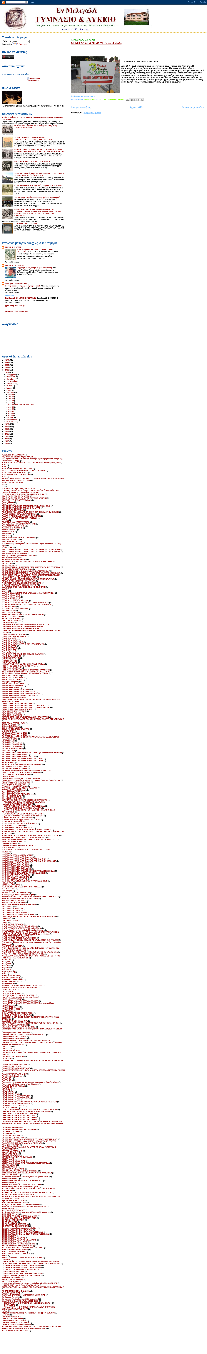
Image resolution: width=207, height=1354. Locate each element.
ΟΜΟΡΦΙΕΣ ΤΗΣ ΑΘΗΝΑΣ (13, 1056)
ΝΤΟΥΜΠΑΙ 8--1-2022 (11, 1009)
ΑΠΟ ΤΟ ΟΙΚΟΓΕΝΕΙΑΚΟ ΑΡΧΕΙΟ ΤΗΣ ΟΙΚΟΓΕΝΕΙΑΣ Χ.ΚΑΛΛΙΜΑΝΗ (31, 551)
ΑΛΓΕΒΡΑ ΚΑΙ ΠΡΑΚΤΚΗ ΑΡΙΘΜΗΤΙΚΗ (19, 524)
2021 (7, 372)
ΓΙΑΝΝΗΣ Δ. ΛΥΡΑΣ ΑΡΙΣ (12, 642)
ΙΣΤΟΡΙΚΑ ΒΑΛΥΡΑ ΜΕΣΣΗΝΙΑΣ (15, 877)
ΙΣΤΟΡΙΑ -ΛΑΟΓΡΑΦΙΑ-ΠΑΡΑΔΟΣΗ (17, 855)
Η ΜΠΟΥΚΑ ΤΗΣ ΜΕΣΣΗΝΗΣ (14, 822)
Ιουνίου (10, 388)
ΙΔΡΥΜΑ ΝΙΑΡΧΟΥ (10, 843)
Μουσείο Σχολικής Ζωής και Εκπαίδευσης (19, 987)
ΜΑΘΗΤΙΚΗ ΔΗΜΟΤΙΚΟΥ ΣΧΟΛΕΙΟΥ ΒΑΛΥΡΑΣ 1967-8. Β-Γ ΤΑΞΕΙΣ (30, 940)
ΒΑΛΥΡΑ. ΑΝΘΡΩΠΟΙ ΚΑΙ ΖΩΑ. (15, 601)
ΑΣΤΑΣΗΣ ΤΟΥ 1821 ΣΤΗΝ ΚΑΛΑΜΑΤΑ (18, 581)
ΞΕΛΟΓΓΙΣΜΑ (7, 1011)
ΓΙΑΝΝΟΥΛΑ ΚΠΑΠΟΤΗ (12, 656)
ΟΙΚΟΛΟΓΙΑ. (7, 1048)
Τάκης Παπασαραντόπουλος (14, 1202)
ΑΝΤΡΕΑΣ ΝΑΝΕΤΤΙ (10, 540)
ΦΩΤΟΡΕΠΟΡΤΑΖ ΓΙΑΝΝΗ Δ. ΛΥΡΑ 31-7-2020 (21, 1275)
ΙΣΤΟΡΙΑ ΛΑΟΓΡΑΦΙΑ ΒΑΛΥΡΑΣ (15, 867)
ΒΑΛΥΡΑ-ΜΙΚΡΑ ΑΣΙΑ (11, 599)
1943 (4, 465)
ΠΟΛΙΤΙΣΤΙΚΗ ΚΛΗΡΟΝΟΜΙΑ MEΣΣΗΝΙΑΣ (19, 1119)
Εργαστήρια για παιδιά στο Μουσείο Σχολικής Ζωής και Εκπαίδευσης (31, 780)
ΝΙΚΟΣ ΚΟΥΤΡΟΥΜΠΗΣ (12, 999)
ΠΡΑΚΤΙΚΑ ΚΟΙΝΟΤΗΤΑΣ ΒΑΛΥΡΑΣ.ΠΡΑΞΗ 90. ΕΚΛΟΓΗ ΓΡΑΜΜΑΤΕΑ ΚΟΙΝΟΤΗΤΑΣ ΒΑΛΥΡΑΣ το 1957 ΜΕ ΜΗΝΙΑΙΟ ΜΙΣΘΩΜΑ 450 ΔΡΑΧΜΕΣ (32, 1122)
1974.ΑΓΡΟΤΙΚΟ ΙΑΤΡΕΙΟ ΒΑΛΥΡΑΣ (17, 469)
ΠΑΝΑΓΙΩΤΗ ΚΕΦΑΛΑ (11, 1066)
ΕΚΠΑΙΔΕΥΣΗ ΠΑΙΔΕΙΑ (12, 745)
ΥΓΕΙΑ (4, 1256)
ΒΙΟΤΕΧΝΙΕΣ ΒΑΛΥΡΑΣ (12, 618)
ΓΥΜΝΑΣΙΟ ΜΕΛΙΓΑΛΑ (11, 668)
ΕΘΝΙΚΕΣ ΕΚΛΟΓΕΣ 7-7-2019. (14, 735)
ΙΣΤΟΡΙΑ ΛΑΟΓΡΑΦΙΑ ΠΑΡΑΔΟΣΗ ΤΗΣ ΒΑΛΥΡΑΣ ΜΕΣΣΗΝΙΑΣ (28, 871)
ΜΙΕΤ (4, 974)
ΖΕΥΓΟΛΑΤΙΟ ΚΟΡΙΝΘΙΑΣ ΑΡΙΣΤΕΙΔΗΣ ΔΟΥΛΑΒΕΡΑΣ (24, 800)
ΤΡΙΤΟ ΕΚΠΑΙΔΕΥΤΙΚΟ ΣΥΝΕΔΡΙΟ (16, 1254)
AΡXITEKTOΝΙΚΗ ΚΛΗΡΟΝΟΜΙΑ (16, 1291)
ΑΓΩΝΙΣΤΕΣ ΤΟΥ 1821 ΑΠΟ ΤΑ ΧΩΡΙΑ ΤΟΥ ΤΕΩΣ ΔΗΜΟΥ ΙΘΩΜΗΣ (30, 512)
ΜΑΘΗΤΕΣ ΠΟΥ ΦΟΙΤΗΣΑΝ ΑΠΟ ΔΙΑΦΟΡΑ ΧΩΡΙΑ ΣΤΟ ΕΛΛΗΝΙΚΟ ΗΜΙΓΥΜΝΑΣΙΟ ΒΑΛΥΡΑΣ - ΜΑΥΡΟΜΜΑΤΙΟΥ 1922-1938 (30, 933)
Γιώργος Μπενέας (9, 660)
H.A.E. (4, 1311)
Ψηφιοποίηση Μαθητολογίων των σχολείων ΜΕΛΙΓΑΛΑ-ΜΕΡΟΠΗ (30, 1283)
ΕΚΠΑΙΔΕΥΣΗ (8, 741)
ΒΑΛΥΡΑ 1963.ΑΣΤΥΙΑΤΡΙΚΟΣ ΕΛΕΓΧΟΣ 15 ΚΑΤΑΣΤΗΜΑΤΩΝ (28, 593)
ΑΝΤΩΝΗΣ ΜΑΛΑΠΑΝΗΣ (12, 542)
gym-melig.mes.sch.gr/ (15, 306)
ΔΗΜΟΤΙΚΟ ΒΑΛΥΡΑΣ (11, 688)
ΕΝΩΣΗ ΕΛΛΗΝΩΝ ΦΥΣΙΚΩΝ (14, 768)
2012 (7, 441)
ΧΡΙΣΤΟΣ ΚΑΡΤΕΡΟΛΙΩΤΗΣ (13, 1279)
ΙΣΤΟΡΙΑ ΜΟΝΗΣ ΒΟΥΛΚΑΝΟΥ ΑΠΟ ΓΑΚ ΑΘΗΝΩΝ (24, 873)
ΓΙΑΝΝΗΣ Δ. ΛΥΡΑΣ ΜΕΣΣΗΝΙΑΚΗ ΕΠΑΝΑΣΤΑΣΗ (23, 644)
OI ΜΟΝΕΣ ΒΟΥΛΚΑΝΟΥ (12, 1319)
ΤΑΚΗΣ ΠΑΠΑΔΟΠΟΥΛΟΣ (13, 1200)
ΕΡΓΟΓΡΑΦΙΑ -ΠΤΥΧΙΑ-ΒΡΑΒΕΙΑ (16, 782)
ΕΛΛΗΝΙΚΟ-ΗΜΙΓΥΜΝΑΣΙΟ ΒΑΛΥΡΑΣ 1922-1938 (22, 761)
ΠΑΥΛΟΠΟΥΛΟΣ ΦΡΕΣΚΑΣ (13, 1086)
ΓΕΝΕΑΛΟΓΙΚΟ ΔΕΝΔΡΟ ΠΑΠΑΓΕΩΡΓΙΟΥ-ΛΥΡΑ (22, 626)
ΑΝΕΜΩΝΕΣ (7, 534)
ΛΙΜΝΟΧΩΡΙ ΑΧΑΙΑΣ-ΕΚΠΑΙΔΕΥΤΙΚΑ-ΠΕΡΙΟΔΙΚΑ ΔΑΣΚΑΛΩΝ (29, 916)
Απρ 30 (11, 394)
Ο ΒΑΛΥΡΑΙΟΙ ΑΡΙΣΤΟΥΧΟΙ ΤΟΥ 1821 (17, 1013)
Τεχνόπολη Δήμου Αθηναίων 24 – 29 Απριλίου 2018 (24, 1206)
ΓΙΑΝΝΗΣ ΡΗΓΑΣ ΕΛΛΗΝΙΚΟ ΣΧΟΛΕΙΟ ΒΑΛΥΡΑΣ (22, 654)
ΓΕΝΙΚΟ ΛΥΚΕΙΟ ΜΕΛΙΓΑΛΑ (17, 311)
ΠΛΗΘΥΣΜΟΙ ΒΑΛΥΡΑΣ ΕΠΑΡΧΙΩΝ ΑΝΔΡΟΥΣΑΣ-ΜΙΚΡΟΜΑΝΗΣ (29, 1110)
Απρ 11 (11, 411)
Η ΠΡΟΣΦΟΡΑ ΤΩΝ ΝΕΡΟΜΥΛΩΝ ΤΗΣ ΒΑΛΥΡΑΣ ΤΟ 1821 (26, 830)
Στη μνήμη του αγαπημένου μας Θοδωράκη (34, 268)
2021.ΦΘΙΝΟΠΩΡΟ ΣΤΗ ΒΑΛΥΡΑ (16, 475)
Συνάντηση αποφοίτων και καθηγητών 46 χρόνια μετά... (37, 197)
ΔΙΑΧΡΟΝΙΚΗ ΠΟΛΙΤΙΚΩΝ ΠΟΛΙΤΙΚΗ (17, 709)
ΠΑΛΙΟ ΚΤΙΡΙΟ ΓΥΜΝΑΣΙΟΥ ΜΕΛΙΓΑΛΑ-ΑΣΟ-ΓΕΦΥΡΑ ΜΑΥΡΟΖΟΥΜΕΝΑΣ (33, 1060)
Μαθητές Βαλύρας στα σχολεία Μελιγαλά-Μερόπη (23, 930)
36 (3, 484)
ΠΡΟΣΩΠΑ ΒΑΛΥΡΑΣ (11, 1135)
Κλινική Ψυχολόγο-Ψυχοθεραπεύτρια (18, 895)
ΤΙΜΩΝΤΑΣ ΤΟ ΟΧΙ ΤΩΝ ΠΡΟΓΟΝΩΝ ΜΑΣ (19, 1216)
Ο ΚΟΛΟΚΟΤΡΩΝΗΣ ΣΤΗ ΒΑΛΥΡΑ (16, 1015)
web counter (33, 81)
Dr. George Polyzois (10, 1297)
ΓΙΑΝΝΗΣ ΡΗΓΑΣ (9, 650)
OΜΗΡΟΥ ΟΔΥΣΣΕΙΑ (10, 1317)
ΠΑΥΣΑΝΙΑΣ (7, 1088)
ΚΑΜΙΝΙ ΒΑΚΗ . (8, 889)
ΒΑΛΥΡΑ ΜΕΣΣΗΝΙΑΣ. (11, 597)
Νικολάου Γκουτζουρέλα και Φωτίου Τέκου (20, 997)
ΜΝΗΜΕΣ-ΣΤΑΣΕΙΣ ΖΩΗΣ (12, 979)
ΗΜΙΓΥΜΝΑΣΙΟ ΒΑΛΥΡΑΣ (13, 841)
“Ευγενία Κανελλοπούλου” (13, 455)
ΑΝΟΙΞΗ (5, 536)
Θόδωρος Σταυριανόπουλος (17, 283)
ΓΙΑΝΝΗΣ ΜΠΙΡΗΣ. (10, 648)
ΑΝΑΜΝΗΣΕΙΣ (8, 532)
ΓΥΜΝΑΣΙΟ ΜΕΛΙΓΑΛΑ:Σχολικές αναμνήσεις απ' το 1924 (38, 185)
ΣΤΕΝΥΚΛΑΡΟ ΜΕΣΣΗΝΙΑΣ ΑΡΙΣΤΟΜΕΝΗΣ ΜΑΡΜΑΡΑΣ (26, 1163)
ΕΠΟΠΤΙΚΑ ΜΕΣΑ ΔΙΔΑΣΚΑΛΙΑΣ (16, 774)
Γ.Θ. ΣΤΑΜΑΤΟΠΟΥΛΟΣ (12, 620)
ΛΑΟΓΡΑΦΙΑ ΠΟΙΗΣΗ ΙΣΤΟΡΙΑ (15, 912)
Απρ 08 (11, 415)
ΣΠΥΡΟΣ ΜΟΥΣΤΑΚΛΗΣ (12, 1151)
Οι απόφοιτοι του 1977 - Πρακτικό (16, 1033)
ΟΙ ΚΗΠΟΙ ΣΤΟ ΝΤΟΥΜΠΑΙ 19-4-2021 (96, 42)
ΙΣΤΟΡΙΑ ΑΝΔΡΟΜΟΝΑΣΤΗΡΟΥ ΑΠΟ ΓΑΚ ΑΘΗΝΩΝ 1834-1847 (29, 861)
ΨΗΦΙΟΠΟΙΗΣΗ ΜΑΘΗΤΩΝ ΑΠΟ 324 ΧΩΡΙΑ (21, 1285)
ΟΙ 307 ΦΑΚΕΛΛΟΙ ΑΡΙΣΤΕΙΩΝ (15, 1025)
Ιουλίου (10, 386)
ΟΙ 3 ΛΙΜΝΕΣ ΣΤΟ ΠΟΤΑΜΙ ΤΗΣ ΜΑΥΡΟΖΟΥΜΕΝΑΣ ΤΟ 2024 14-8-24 (31, 1023)
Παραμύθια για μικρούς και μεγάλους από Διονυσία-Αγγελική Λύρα (30, 1082)
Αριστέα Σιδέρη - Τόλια (11, 557)
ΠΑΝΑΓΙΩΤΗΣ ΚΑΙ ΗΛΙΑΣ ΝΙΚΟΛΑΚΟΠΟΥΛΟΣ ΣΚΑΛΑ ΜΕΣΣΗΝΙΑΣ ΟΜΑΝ (33, 1070)
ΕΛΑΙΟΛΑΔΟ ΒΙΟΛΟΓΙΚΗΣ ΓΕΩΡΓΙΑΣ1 (20, 298)
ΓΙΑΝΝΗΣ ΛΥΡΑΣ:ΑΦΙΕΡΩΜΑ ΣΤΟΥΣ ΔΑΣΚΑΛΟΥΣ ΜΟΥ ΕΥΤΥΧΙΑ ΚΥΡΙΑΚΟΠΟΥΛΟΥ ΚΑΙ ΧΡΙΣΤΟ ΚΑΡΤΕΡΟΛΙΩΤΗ (39, 150)
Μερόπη (5, 968)
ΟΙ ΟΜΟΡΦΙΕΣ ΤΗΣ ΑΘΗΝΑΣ (14, 1037)
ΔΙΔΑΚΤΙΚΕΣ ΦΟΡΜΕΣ (11, 713)
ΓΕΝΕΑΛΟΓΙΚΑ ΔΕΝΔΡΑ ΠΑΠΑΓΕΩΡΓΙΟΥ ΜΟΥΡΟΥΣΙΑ (25, 624)
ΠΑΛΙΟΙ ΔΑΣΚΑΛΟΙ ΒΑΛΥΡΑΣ (14, 1064)
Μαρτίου (10, 417)
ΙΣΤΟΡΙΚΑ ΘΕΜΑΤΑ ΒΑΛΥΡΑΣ (14, 879)
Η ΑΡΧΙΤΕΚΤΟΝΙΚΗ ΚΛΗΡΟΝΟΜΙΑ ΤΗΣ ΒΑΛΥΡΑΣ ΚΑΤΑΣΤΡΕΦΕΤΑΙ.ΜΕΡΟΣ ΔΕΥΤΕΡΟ (23, 803)
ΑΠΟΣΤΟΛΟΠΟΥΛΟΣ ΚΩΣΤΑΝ (15, 553)
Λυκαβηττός (7, 918)
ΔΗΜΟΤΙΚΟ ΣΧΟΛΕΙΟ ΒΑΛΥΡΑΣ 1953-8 (18, 691)
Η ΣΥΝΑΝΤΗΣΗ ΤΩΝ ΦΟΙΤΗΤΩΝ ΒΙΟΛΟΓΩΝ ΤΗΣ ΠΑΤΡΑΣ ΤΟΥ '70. (30, 835)
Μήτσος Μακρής (9, 972)
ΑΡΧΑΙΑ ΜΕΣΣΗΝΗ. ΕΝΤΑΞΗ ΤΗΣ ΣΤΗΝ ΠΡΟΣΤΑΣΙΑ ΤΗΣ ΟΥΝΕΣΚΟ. (31, 567)
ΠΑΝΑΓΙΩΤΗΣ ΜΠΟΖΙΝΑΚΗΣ (14, 1074)
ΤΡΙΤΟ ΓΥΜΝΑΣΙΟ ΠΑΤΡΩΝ (13, 1252)
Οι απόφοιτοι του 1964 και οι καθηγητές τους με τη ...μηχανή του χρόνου (32, 1029)
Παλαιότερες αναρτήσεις (193, 107)
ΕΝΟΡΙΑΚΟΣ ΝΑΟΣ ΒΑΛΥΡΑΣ (14, 766)
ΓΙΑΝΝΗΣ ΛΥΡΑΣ (9, 646)
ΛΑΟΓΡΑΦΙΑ (7, 906)
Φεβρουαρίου (12, 420)
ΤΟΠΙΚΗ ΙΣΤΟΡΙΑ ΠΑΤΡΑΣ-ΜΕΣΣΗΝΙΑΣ (18, 1244)
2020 (7, 424)
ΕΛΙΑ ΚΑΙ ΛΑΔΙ (8, 751)
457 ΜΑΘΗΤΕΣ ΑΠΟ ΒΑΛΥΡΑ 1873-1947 (19, 488)
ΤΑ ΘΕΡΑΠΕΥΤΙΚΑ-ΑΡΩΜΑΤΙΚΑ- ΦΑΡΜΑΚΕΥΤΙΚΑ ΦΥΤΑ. (26, 1192)
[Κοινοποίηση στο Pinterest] (142, 99)
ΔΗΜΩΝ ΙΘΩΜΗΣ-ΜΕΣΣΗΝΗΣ (14, 697)
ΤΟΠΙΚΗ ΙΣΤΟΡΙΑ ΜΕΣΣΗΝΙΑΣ (14, 1242)
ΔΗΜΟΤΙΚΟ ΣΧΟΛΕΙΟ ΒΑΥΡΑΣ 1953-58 (18, 695)
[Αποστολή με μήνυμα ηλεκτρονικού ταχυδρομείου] (130, 99)
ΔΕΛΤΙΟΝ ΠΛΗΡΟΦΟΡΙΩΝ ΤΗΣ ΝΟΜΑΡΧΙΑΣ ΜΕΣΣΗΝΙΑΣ (26, 672)
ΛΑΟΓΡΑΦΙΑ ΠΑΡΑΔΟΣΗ (12, 908)
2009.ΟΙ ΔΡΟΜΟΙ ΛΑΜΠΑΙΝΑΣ (15, 473)
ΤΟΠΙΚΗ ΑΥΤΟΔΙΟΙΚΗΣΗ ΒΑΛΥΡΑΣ (17, 1230)
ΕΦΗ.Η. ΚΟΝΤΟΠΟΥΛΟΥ (12, 796)
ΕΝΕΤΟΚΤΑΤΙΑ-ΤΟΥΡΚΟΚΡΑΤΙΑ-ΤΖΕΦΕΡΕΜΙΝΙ (22, 764)
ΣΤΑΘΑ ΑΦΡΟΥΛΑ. (10, 1153)
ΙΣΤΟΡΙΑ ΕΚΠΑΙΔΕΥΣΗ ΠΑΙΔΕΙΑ (15, 863)
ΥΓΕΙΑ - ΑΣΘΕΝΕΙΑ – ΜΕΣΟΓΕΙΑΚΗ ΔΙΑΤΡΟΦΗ (22, 1258)
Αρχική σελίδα (136, 107)
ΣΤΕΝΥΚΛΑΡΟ (8, 1159)
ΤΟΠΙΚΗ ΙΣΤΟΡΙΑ (9, 1236)
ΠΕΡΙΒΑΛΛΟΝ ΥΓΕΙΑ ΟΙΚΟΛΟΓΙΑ (16, 1096)
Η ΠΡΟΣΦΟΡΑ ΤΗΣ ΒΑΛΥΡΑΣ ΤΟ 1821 (18, 828)
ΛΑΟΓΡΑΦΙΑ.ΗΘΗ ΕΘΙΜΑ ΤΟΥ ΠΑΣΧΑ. (18, 914)
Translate (23, 44)
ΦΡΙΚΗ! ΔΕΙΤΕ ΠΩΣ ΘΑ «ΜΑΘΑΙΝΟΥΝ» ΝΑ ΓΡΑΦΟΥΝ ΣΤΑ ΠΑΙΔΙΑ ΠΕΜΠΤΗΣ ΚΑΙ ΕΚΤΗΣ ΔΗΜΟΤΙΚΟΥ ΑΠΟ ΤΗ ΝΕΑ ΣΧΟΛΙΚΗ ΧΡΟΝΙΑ (31, 1262)
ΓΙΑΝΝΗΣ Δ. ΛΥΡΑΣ (10, 640)
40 (3, 486)
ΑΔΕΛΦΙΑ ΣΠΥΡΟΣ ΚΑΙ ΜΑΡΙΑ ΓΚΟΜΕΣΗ (19, 518)
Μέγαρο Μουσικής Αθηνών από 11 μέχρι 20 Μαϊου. (23, 954)
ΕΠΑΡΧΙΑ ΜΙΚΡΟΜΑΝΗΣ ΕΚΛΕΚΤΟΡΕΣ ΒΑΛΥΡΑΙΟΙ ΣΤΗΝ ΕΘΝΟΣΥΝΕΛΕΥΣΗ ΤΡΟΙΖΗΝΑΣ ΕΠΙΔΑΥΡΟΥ (26, 771)
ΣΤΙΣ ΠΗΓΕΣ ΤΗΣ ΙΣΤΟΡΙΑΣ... (26, 224)
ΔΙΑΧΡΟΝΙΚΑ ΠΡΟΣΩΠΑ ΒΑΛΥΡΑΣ (17, 703)
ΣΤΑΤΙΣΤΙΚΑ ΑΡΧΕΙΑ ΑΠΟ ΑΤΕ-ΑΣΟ (17, 1157)
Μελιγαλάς (6, 964)
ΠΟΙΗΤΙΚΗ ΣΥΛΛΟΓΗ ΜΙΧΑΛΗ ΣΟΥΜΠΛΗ (19, 1114)
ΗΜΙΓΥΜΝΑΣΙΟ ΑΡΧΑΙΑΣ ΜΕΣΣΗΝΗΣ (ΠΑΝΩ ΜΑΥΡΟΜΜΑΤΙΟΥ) (29, 839)
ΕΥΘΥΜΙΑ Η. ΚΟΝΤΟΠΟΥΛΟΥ (14, 786)
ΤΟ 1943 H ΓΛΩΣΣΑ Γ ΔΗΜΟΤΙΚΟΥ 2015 (19, 1218)
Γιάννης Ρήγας (8, 652)
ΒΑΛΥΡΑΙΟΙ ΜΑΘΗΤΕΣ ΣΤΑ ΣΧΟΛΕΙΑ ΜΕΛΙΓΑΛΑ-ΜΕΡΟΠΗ (27, 605)
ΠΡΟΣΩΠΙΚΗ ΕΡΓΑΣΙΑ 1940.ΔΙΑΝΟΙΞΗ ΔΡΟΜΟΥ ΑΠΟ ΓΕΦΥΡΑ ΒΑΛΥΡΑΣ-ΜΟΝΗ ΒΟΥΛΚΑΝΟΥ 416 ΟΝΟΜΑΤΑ (29, 1142)
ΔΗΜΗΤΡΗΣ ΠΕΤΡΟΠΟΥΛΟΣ (14, 684)
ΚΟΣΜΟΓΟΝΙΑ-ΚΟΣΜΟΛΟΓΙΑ (14, 901)
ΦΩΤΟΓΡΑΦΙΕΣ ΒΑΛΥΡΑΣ (13, 1271)
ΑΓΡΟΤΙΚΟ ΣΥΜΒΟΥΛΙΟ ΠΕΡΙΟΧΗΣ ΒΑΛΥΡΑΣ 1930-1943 (26, 506)
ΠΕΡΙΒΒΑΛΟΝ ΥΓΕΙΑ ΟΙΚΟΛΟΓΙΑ (16, 1104)
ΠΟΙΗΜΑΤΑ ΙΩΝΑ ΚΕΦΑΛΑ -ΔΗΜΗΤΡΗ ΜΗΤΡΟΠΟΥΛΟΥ (26, 1112)
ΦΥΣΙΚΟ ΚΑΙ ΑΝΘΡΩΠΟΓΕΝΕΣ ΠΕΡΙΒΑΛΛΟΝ (21, 1265)
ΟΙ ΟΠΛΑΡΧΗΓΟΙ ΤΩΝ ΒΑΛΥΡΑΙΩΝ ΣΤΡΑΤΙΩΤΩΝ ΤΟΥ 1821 (27, 1041)
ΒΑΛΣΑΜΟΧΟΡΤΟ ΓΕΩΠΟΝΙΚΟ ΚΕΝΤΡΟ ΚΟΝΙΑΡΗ (24, 587)
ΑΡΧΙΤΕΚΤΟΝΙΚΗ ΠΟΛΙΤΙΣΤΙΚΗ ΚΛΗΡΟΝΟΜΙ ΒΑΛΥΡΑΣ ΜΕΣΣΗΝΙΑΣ (31, 573)
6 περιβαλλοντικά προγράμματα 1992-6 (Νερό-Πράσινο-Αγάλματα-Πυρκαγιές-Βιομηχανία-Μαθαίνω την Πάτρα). (30, 491)
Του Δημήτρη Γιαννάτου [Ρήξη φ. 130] (18, 1246)
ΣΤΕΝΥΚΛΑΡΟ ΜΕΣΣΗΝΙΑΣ (13, 1161)
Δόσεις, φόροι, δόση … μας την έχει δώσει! (22, 286)
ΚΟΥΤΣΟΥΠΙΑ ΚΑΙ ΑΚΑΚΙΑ (13, 903)
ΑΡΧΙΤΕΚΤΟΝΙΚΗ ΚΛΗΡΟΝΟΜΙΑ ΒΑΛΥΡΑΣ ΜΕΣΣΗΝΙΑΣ (26, 571)
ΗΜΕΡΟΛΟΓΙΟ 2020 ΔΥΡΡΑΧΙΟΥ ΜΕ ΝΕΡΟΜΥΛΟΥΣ (24, 837)
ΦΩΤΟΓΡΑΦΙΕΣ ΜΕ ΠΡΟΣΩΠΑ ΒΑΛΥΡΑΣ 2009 (22, 1273)
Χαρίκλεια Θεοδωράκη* (12, 1277)
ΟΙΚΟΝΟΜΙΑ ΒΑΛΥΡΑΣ (11, 1050)
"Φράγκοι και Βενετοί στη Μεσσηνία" (17, 457)
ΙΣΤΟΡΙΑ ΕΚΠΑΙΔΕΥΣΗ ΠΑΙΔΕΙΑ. (16, 865)
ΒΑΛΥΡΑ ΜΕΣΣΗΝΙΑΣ (11, 595)
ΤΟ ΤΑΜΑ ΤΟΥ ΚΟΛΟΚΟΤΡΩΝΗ (15, 1226)
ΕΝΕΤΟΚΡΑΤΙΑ (8, 762)
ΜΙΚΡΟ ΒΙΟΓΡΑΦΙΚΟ (11, 976)
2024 (7, 365)
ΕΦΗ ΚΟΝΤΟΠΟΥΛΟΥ (11, 792)
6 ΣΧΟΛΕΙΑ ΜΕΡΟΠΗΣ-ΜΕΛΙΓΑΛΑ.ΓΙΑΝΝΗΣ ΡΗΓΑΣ (24, 494)
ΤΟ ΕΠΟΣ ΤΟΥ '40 (9, 1222)
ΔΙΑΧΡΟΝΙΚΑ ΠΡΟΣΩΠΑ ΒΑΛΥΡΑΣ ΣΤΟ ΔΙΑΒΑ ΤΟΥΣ (25, 705)
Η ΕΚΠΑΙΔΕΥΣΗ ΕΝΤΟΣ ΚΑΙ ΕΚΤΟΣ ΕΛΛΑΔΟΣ (22, 808)
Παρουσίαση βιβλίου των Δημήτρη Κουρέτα (20, 1084)
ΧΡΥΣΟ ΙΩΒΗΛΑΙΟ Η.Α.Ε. (12, 1281)
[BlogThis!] (133, 99)
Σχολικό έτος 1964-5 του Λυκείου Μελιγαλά (20, 1187)
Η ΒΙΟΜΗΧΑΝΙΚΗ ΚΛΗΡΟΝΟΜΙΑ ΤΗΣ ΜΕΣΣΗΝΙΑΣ (23, 806)
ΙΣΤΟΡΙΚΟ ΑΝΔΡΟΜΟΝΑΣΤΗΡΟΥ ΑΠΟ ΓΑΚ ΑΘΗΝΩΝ (25, 881)
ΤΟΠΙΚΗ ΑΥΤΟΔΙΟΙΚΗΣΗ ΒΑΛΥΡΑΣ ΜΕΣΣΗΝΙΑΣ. (22, 1232)
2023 (7, 367)
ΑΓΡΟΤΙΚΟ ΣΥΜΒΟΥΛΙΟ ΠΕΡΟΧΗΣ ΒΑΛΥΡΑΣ (21, 508)
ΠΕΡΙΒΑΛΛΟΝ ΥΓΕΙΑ (11, 1094)
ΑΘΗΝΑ (5, 520)
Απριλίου (10, 392)
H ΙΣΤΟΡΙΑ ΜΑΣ (8, 1305)
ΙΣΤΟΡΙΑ (5, 853)
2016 (7, 434)
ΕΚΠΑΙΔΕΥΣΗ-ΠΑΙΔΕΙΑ (12, 747)
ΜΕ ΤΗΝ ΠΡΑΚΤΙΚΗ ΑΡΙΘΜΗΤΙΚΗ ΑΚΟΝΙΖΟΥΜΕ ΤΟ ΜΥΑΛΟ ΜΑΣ (30, 952)
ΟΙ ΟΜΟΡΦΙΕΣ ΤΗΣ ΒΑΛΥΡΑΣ (14, 1039)
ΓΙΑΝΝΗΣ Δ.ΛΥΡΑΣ (13, 247)
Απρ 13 (11, 409)
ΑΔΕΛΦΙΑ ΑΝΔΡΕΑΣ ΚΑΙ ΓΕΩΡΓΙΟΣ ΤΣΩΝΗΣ (21, 516)
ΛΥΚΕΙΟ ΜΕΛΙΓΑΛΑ (10, 920)
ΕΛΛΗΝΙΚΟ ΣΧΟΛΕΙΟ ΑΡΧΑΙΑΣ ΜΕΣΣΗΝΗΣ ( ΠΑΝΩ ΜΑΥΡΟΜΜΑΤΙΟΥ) (32, 753)
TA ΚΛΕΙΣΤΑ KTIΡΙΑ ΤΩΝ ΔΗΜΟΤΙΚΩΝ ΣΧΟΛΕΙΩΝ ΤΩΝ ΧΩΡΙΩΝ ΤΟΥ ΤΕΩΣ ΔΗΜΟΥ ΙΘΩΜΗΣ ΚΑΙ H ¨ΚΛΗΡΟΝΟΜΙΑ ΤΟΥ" (31, 1328)
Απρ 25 (11, 398)
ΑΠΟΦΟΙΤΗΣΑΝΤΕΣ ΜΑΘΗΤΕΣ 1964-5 (18, 555)
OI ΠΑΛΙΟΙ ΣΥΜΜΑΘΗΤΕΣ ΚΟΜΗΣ (16, 1323)
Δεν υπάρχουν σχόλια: (116, 99)
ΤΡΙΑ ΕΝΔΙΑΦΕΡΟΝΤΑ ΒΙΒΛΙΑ (15, 1250)
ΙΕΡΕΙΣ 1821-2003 (9, 847)
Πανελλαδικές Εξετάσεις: (12, 1076)
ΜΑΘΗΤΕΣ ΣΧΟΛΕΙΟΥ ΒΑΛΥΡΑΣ (15, 936)
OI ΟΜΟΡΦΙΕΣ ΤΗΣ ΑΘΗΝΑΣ (14, 1321)
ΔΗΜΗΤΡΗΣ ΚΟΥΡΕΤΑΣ (12, 680)
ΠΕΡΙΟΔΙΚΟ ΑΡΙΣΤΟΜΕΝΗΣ (13, 1106)
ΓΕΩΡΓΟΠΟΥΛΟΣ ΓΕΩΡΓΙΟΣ (14, 636)
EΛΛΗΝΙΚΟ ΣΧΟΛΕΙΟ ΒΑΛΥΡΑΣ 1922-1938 (20, 1301)
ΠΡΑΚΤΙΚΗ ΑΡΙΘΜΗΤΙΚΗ (12, 1127)
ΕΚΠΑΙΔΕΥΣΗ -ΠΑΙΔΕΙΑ (12, 743)
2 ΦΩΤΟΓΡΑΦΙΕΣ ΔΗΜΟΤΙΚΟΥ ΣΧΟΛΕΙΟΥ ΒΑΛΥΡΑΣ (24, 471)
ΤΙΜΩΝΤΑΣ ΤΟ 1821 (10, 1214)
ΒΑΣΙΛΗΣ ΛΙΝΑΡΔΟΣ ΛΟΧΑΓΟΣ (15, 609)
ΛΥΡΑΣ (5, 922)
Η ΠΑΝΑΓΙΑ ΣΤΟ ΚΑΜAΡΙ (13, 826)
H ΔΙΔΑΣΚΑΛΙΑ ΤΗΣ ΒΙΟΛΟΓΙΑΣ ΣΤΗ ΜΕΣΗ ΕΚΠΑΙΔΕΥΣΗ (26, 1303)
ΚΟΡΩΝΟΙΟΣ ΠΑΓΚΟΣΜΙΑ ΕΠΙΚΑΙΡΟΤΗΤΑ (20, 899)
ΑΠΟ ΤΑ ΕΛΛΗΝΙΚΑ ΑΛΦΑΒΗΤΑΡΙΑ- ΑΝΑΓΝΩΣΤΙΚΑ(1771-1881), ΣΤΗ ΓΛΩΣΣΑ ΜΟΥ (34, 138)
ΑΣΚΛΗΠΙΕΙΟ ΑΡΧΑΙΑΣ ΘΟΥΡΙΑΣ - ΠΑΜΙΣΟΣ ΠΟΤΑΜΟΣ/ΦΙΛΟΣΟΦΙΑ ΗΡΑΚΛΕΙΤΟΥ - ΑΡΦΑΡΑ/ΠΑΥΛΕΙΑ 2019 (31, 576)
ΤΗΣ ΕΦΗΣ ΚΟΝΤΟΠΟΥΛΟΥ (13, 1210)
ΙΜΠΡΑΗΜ (6, 851)
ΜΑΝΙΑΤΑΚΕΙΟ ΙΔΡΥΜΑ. (12, 946)
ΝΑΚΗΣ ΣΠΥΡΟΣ (9, 989)
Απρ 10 (11, 413)
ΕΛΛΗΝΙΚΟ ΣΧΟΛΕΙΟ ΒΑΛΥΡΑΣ (15, 755)
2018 (7, 429)
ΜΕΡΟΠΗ (6, 966)
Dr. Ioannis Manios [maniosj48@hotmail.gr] (20, 1299)
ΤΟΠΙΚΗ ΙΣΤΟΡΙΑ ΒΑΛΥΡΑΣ (13, 1238)
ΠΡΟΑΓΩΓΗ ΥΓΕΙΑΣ (10, 1131)
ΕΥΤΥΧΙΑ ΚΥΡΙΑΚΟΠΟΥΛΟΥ (14, 790)
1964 (4, 467)
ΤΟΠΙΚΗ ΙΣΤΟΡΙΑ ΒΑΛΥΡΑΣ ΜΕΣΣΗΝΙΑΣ (19, 1240)
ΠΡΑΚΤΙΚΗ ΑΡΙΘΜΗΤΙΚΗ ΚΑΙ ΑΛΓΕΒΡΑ (19, 1129)
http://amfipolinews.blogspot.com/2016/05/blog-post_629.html (28, 1313)
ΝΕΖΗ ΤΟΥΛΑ (7, 991)
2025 (7, 363)
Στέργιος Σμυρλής (9, 1165)
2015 (7, 436)
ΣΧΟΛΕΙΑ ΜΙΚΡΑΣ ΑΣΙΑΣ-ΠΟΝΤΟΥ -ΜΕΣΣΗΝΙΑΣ (22, 1181)
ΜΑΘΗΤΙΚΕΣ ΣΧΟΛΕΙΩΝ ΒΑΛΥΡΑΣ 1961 (19, 938)
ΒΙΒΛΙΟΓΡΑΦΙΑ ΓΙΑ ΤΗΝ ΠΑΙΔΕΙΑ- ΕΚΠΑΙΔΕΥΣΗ (23, 615)
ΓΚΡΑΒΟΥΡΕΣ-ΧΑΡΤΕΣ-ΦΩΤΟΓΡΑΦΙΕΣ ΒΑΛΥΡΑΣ (23, 664)
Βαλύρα (5, 591)
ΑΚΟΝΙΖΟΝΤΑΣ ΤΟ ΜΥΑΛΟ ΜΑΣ (15, 522)
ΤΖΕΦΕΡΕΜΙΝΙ (8, 1208)
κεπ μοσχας (7, 891)
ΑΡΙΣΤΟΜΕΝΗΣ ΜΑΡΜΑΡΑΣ (14, 559)
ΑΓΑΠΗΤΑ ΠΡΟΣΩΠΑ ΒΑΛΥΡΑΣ (15, 496)
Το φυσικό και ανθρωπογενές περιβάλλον (19, 1228)
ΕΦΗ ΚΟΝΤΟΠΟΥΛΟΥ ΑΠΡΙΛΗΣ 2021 (18, 794)
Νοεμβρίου (11, 377)
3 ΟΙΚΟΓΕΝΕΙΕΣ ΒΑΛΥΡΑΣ (13, 482)
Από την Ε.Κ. (7, 547)
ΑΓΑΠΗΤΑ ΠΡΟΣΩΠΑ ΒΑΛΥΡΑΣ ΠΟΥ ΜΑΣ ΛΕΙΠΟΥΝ (24, 498)
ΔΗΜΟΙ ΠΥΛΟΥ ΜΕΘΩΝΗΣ (13, 686)
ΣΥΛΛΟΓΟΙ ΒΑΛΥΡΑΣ (11, 1175)
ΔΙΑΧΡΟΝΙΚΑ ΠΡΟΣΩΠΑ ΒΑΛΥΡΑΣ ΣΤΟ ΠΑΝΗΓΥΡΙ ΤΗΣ (26, 707)
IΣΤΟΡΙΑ (5, 1315)
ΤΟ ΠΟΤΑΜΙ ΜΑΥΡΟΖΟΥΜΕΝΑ (15, 1224)
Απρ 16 (11, 407)
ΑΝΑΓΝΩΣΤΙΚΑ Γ (9, 530)
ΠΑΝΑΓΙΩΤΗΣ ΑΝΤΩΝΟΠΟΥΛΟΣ (16, 1068)
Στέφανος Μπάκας (9, 1167)
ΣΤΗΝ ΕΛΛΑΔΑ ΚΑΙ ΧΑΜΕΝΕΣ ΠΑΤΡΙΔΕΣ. (20, 1171)
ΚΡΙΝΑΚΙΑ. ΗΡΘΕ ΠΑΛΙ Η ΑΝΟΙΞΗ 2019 (19, 904)
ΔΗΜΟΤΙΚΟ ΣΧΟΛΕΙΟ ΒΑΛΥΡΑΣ (15, 690)
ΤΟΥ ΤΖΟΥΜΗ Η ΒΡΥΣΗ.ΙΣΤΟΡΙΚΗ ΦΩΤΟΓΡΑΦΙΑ (23, 1248)
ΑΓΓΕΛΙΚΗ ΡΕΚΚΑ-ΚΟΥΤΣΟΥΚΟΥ (16, 500)
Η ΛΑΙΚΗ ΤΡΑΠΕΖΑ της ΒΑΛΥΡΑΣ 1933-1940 (21, 820)
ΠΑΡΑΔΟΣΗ (7, 1078)
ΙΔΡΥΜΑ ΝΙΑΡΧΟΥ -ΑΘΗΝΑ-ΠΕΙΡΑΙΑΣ (18, 845)
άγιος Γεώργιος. (8, 504)
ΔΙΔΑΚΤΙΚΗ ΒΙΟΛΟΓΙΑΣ (12, 715)
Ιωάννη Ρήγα (7, 883)
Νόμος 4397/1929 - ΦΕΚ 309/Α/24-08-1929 (20, 1001)
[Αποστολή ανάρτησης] (127, 99)
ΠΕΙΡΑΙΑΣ (6, 1090)
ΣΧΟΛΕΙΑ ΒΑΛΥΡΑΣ (10, 1179)
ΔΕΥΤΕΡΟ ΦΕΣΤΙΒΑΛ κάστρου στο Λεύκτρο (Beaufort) (25, 674)
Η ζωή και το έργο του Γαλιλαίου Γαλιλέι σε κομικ (22, 816)
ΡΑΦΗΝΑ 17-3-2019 (10, 1145)
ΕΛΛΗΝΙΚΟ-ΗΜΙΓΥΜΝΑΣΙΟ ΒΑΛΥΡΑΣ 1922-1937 (22, 759)
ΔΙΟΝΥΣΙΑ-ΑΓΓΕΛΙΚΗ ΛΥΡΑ (13, 723)
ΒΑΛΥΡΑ (5, 589)
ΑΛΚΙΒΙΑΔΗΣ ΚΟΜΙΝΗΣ (12, 528)
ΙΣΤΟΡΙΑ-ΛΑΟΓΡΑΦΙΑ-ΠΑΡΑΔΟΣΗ (16, 875)
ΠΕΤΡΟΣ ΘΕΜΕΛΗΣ (10, 1108)
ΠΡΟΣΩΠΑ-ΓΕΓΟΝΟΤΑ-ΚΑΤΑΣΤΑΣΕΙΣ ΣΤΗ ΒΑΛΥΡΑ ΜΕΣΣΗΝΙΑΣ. (29, 1139)
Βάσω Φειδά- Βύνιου (11, 613)
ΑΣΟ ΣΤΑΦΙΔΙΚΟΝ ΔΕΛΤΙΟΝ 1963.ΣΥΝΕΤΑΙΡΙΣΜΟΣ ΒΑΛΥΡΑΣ (28, 579)
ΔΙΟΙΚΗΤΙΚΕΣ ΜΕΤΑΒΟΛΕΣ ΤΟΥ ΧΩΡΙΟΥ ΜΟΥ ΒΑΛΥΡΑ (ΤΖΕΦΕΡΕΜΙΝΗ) (33, 719)
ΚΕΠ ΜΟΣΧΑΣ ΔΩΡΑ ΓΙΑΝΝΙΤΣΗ (16, 893)
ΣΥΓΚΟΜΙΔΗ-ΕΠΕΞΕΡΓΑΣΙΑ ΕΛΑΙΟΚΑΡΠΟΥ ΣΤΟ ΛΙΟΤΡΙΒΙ (27, 1173)
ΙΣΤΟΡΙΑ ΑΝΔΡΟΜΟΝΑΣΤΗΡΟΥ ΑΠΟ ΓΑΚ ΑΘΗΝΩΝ (24, 859)
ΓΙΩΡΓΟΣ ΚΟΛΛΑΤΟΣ (11, 658)
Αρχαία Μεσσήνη (9, 565)
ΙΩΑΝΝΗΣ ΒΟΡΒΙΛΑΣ (11, 885)
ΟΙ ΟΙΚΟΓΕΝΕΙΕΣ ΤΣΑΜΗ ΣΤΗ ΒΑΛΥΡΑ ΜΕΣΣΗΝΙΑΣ (24, 1035)
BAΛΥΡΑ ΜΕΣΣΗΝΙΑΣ (11, 1293)
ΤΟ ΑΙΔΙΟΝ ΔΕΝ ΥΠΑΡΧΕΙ (13, 1220)
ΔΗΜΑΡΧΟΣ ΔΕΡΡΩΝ (11, 676)
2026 (7, 360)
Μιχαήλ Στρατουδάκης (11, 977)
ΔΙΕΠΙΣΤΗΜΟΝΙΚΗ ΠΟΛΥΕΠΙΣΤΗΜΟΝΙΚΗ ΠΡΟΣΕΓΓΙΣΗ (25, 717)
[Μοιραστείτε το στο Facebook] (139, 99)
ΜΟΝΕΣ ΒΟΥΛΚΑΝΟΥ (11, 981)
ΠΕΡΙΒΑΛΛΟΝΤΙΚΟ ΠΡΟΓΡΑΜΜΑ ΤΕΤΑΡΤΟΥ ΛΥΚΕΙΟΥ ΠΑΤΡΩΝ (29, 1102)
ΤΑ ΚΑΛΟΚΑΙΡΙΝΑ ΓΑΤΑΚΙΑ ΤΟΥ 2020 (18, 1194)
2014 (7, 439)
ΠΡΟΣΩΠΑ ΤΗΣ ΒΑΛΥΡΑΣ (13, 1137)
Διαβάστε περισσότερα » (83, 96)
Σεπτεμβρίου (12, 381)
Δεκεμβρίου (11, 375)
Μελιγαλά (6, 962)
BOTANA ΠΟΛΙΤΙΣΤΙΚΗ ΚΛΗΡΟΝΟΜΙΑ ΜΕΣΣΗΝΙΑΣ (23, 1295)
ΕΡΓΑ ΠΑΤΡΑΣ (8, 776)
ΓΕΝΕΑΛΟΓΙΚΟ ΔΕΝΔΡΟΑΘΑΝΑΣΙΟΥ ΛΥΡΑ (20, 628)
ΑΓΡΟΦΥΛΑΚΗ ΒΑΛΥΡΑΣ (13, 510)
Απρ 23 (11, 401)
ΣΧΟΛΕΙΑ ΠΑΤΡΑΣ (9, 1183)
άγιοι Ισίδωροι (8, 502)
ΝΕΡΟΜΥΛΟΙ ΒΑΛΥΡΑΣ (12, 993)
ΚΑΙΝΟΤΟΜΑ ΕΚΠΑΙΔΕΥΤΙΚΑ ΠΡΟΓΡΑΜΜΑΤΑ (22, 887)
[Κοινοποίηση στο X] (136, 99)
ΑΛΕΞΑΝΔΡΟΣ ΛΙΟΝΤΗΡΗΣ (14, 526)
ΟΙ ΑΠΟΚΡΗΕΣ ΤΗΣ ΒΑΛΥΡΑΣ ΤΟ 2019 (18, 1027)
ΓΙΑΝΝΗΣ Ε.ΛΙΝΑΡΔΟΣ (15, 265)
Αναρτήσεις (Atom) (92, 113)
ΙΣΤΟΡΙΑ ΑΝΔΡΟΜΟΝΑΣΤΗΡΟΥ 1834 (18, 857)
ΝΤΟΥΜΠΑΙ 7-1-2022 (11, 1007)
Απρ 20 (11, 403)
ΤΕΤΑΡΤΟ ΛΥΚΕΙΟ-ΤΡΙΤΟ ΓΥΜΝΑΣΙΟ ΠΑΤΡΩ (21, 1204)
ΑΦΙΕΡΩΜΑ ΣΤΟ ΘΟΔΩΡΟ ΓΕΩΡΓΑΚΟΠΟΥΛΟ (21, 583)
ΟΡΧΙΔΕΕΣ (6, 1058)
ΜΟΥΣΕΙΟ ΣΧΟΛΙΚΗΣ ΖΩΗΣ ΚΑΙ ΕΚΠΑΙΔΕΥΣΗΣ (22, 985)
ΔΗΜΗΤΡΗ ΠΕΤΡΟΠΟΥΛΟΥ (13, 678)
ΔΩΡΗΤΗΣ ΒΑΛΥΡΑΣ (11, 727)
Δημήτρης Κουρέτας (10, 682)
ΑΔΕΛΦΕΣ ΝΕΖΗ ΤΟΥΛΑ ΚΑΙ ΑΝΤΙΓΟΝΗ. (19, 514)
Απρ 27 (11, 397)
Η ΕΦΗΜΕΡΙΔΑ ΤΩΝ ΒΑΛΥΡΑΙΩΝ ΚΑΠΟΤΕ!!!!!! (22, 814)
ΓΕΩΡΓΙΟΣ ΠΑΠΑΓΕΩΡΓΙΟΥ (14, 634)
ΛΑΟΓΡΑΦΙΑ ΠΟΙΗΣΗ (11, 910)
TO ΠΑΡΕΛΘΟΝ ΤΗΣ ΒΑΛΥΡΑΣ (15, 1331)
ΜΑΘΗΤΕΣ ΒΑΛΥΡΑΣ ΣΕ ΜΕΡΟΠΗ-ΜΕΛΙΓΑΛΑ (21, 928)
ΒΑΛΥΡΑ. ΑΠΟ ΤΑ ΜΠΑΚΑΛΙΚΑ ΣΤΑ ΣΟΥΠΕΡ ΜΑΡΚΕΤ (25, 603)
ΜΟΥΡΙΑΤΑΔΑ (8, 983)
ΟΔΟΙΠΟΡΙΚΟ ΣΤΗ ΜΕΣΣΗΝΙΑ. (15, 1021)
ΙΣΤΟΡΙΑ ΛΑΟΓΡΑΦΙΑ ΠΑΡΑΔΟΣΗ (16, 869)
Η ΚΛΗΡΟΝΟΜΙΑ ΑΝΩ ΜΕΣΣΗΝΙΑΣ (17, 818)
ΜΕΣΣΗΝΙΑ (6, 970)
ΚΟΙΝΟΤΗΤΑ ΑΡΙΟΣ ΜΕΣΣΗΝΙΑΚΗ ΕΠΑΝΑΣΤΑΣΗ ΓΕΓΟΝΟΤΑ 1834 (30, 897)
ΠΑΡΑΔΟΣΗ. (7, 1080)
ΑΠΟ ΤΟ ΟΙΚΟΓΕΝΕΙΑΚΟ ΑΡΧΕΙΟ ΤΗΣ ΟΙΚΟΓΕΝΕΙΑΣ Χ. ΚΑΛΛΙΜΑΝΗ (31, 549)
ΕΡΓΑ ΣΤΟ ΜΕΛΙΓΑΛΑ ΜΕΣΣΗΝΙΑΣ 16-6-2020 (21, 778)
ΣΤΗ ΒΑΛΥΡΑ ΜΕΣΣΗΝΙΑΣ (13, 1169)
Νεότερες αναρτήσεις (81, 107)
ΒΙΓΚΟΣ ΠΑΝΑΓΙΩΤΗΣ (11, 617)
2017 (7, 431)
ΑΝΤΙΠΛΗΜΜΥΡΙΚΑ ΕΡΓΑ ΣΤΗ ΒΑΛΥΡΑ (19, 538)
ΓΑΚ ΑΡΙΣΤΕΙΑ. (8, 622)
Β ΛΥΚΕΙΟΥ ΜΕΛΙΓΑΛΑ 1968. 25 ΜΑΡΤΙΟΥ (32, 161)
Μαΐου (9, 390)
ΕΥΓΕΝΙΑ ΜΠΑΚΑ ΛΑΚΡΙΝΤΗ (14, 784)
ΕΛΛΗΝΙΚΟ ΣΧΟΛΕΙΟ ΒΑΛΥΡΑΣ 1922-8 (18, 757)
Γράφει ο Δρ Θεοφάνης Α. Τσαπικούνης (18, 666)
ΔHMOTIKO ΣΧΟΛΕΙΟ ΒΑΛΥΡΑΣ (15, 729)
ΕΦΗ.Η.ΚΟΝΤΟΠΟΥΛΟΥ (12, 798)
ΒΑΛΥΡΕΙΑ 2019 (9, 607)
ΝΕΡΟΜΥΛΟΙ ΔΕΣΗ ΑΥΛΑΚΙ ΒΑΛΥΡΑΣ (18, 995)
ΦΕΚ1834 (6, 1260)
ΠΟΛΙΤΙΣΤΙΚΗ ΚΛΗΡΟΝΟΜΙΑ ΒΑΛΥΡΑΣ (18, 1116)
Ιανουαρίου (11, 422)
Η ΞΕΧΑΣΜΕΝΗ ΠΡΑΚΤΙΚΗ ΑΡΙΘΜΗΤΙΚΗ (19, 824)
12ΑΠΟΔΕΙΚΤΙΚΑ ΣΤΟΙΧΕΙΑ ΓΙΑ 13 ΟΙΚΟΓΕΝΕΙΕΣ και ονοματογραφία (31, 463)
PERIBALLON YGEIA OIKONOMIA (16, 1325)
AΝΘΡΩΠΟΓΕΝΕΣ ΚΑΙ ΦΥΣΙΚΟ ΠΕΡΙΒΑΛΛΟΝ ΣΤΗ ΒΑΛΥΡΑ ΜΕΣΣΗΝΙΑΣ (33, 1287)
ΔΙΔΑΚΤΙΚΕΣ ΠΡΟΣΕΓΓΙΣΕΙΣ (14, 711)
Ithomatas (9, 296)
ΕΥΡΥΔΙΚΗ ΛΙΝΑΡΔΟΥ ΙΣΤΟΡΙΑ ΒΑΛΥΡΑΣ (19, 788)
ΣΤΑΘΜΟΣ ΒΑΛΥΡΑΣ (11, 1155)
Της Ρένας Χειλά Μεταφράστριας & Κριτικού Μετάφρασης (26, 1212)
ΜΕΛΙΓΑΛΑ (6, 960)
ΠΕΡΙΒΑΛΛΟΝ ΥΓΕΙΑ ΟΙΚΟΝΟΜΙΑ (16, 1098)
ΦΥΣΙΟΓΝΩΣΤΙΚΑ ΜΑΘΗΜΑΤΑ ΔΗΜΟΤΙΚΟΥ (20, 1269)
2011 (7, 443)
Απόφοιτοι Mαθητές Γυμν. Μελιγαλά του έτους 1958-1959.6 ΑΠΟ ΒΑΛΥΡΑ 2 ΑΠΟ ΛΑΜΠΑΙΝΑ (39, 174)
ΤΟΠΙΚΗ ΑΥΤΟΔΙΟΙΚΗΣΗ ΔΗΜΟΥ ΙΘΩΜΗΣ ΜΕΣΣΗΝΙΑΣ (25, 1234)
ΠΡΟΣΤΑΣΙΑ (7, 1133)
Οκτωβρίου (11, 379)
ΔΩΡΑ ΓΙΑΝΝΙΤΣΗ (9, 725)
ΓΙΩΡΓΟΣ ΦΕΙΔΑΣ (9, 662)
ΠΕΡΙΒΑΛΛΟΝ (8, 1092)
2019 (7, 427)
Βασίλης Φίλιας (8, 611)
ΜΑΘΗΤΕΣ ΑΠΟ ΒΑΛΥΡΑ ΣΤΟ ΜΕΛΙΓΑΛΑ (19, 926)
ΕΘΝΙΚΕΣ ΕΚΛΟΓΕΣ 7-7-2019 (14, 733)
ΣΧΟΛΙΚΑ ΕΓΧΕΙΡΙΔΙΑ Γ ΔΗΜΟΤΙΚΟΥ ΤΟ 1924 (21, 1185)
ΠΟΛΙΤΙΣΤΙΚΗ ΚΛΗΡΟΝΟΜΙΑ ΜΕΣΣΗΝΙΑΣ (19, 1118)
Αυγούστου (11, 383)
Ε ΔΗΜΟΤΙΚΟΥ (8, 731)
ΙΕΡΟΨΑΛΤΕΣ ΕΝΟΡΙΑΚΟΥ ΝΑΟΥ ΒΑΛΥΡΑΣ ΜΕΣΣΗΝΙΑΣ (26, 849)
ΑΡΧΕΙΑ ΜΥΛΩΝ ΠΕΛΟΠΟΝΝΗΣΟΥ (17, 569)
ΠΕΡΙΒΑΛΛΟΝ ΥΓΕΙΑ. (11, 1100)
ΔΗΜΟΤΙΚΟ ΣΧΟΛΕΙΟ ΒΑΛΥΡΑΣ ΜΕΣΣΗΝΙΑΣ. (21, 693)
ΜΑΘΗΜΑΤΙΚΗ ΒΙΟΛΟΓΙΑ (13, 924)
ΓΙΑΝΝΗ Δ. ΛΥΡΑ (9, 638)
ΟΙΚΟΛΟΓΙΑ (7, 1047)
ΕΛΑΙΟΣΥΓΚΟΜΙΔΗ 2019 (12, 749)
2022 (7, 370)
